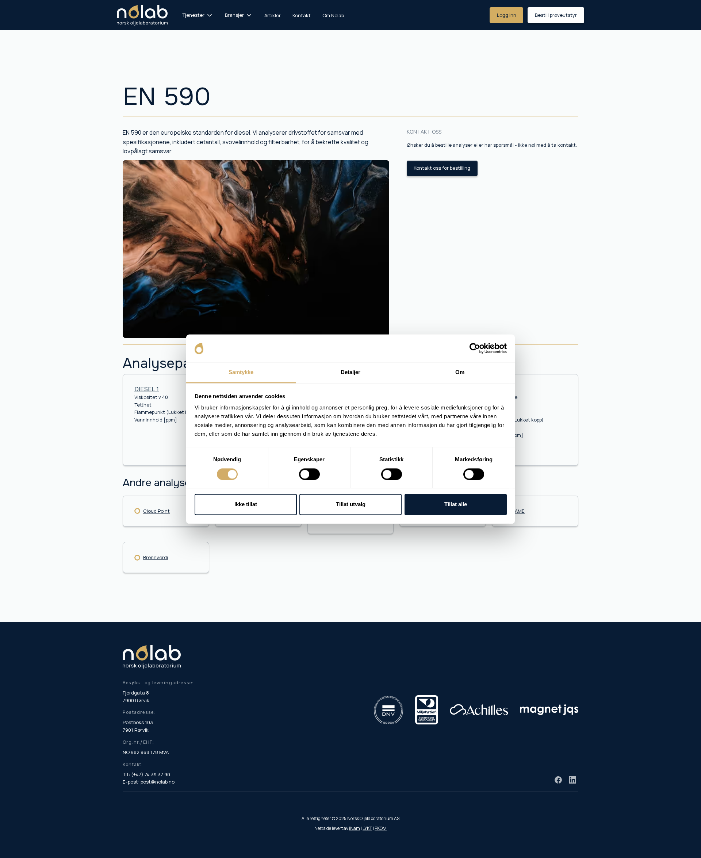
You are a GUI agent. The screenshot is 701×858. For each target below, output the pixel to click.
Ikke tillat (245, 504)
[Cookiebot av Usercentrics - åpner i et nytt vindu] (475, 348)
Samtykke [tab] (241, 372)
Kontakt (301, 15)
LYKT (367, 828)
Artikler (272, 15)
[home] (142, 15)
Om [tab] (459, 372)
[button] (197, 15)
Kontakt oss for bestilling (442, 168)
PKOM (381, 828)
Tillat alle (455, 504)
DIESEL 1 (146, 389)
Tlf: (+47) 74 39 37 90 (146, 774)
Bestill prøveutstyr (556, 15)
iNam (354, 828)
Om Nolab (333, 15)
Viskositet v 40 (151, 397)
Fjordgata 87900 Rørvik (136, 696)
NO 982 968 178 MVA (146, 752)
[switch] (309, 474)
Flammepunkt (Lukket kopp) (166, 412)
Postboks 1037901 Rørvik (138, 726)
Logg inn (506, 15)
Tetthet (143, 404)
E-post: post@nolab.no (149, 781)
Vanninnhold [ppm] (155, 419)
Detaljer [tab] (351, 372)
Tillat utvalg (350, 504)
